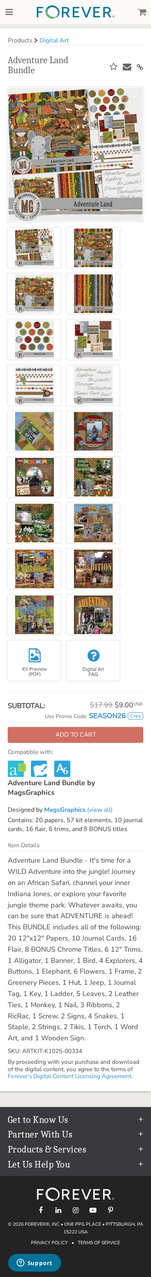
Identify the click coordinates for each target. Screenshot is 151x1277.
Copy (135, 716)
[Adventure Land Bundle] (34, 248)
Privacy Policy (49, 1243)
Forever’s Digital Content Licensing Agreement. (70, 1076)
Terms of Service (99, 1243)
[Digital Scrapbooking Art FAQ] (93, 660)
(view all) (78, 810)
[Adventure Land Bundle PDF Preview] (34, 660)
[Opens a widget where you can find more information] (34, 1263)
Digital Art (54, 40)
